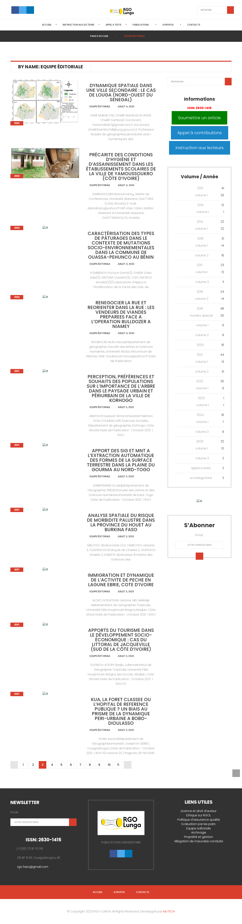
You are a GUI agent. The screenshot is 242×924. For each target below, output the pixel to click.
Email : (199, 535)
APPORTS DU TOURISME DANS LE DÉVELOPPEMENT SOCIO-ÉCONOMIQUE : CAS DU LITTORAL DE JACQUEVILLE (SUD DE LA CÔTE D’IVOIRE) (121, 639)
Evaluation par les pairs (199, 824)
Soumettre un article (199, 118)
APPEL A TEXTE (113, 24)
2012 (200, 188)
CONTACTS (193, 24)
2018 (200, 292)
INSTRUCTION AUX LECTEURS (78, 24)
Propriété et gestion (198, 837)
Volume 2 (201, 255)
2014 (200, 222)
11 (118, 765)
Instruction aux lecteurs (199, 148)
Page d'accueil (99, 36)
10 (109, 765)
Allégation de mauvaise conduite (198, 841)
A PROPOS (168, 24)
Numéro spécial (201, 315)
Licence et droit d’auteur (198, 811)
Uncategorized (201, 478)
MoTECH (169, 911)
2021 (16, 371)
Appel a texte (201, 468)
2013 (200, 205)
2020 (200, 345)
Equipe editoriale (198, 828)
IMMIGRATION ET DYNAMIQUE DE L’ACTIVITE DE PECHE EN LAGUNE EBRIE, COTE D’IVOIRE (121, 580)
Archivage (198, 832)
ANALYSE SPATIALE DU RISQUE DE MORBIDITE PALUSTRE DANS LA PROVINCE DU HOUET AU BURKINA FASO (121, 522)
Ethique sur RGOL (198, 815)
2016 (200, 238)
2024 (200, 415)
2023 (201, 398)
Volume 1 (201, 195)
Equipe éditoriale (100, 106)
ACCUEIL (46, 24)
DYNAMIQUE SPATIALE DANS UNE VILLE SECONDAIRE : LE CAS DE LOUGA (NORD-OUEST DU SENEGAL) (121, 92)
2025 (199, 441)
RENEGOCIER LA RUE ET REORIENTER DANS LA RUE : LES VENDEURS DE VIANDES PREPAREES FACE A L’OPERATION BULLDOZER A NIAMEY (121, 314)
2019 (200, 308)
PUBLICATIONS (141, 24)
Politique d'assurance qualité (198, 819)
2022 (16, 123)
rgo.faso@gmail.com (32, 867)
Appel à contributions (199, 133)
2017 (200, 265)
